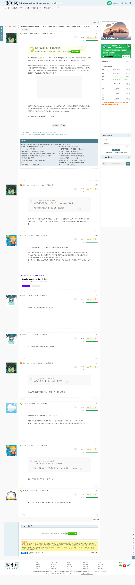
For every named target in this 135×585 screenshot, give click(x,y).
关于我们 (53, 564)
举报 (96, 181)
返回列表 (96, 22)
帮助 (48, 3)
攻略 (44, 3)
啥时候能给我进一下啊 (27, 158)
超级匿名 (37, 548)
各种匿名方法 (33, 549)
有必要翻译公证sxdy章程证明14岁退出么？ (71, 149)
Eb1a (22, 162)
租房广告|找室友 (89, 543)
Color (24, 526)
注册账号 (65, 51)
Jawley (24, 490)
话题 (37, 3)
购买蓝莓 (69, 566)
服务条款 (100, 564)
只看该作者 (44, 33)
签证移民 (14, 8)
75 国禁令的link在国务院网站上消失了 (32, 147)
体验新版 (109, 3)
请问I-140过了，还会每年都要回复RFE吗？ (33, 151)
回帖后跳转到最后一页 (36, 553)
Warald (24, 235)
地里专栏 (85, 566)
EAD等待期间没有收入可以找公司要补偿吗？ (34, 160)
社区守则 (100, 566)
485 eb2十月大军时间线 (28, 149)
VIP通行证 (70, 564)
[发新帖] (8, 22)
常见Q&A (38, 566)
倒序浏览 (52, 33)
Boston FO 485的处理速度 (67, 165)
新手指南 (38, 564)
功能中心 (32, 3)
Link (27, 526)
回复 (24, 181)
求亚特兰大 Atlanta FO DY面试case (69, 151)
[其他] (22, 26)
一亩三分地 (5, 8)
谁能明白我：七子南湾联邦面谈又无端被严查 (72, 160)
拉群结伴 (67, 543)
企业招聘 (85, 564)
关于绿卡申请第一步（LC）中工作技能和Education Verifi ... (43, 8)
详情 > (128, 61)
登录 (122, 3)
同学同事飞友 (54, 543)
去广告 (69, 568)
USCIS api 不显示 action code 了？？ (70, 158)
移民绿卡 (22, 8)
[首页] (11, 3)
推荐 (96, 185)
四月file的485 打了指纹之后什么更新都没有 (71, 162)
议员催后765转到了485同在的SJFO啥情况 (71, 156)
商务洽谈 (85, 568)
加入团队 (53, 566)
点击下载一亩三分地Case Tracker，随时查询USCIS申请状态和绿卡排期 (115, 103)
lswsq (24, 295)
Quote (29, 526)
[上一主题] (85, 26)
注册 (126, 3)
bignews (24, 33)
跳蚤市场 (79, 543)
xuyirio (24, 403)
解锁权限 (25, 3)
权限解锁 (116, 3)
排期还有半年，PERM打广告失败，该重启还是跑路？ (36, 156)
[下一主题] (87, 26)
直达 (89, 26)
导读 (20, 3)
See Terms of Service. (87, 574)
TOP (133, 557)
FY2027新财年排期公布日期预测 (68, 147)
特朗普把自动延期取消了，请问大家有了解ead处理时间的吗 (38, 153)
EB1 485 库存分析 (64, 144)
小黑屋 (37, 568)
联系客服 (53, 568)
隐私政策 (100, 568)
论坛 (9, 8)
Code (32, 526)
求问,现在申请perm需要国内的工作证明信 (71, 153)
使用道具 (90, 181)
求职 (40, 3)
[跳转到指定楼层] (97, 26)
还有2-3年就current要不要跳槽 (30, 165)
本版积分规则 (94, 552)
